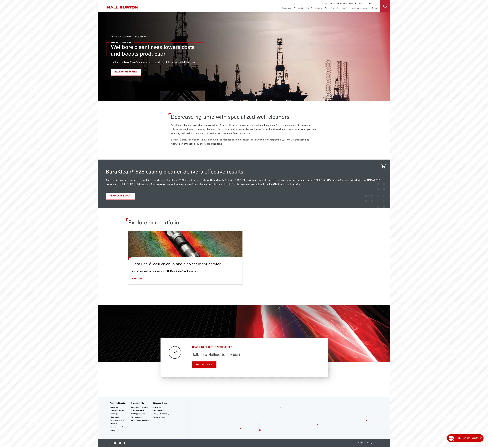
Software (373, 8)
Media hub (353, 3)
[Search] (385, 6)
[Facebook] (124, 443)
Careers (361, 3)
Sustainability (342, 3)
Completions (316, 8)
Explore (137, 279)
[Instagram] (120, 443)
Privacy (369, 443)
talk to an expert (126, 72)
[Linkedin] (110, 443)
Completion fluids (141, 36)
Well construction (301, 8)
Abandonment (342, 8)
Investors (372, 3)
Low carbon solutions (327, 3)
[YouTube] (115, 443)
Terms (378, 443)
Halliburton (115, 36)
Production (329, 8)
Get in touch (204, 365)
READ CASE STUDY (120, 196)
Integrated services (359, 8)
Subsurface (286, 8)
